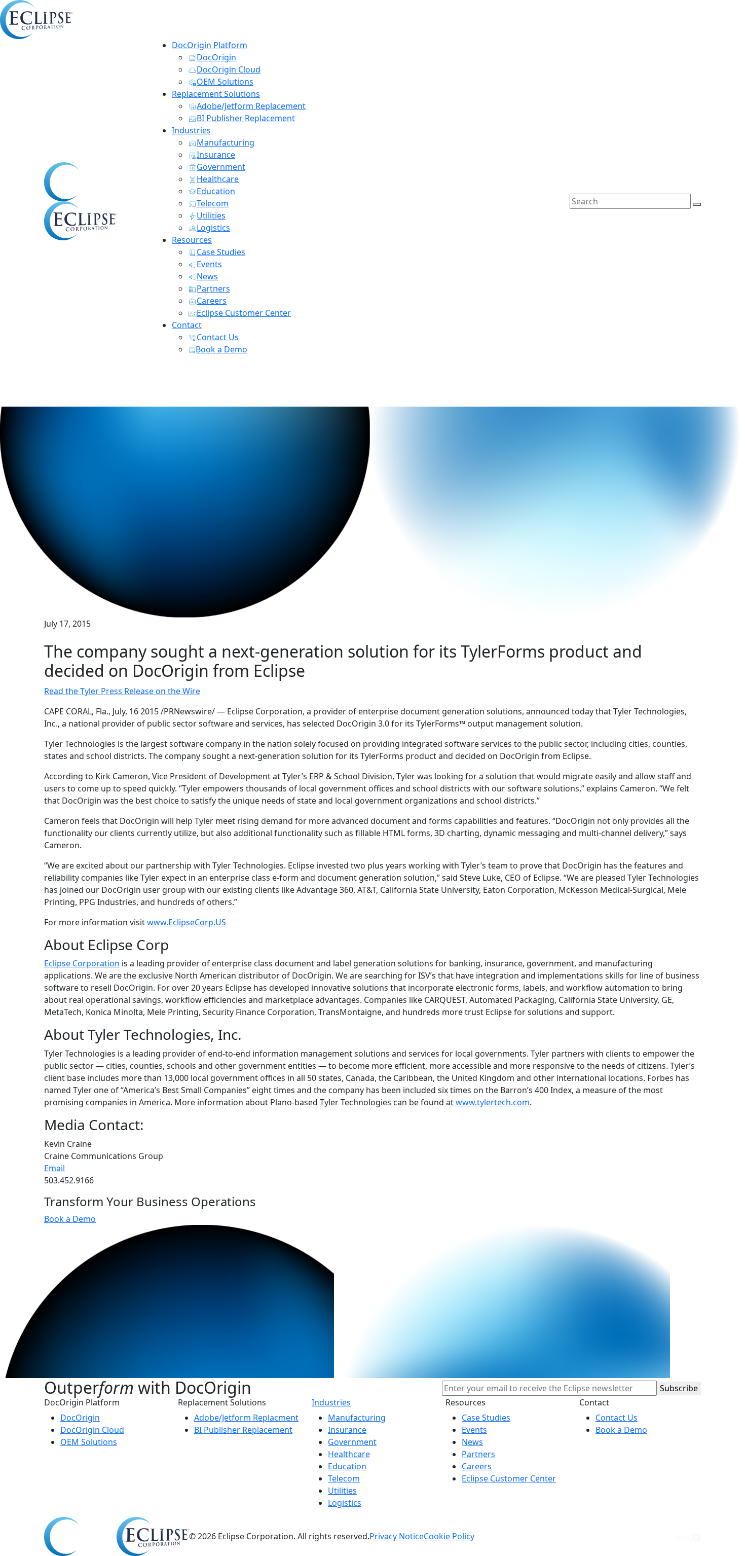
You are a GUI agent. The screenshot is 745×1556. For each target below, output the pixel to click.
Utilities (342, 1490)
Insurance (347, 1429)
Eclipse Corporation (82, 963)
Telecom (344, 1478)
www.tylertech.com (493, 1102)
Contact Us (616, 1417)
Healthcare (349, 1454)
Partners (478, 1454)
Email (54, 1168)
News (472, 1442)
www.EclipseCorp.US (186, 922)
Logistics (344, 1502)
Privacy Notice (396, 1536)
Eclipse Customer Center (509, 1478)
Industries (331, 1402)
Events (474, 1429)
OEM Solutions (88, 1442)
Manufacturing (357, 1417)
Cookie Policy (449, 1536)
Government (352, 1442)
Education (347, 1466)
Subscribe (679, 1388)
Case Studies (486, 1417)
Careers (477, 1466)
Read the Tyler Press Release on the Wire (122, 691)
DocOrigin (80, 1417)
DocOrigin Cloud (92, 1429)
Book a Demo (70, 1218)
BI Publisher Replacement (243, 1429)
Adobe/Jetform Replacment (246, 1417)
